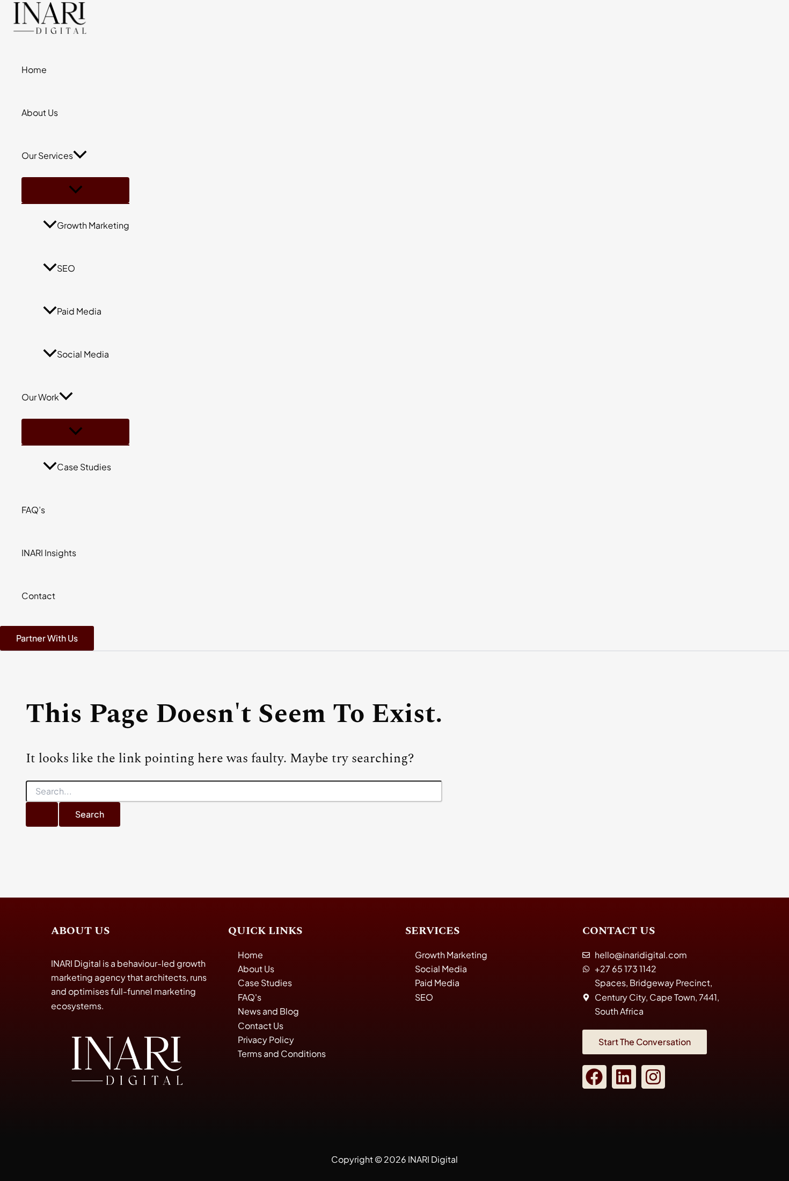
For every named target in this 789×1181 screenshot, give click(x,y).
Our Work (40, 397)
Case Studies (84, 466)
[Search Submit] (42, 814)
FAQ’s (33, 509)
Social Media (83, 354)
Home (34, 69)
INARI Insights (48, 552)
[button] (80, 155)
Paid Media (79, 311)
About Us (39, 112)
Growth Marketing (93, 225)
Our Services (47, 155)
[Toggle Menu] (75, 190)
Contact (38, 595)
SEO (66, 268)
